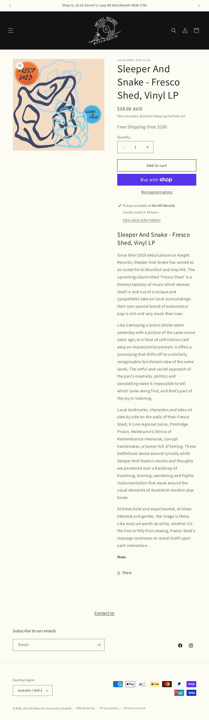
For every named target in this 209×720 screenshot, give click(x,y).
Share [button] (127, 572)
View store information (142, 220)
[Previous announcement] (10, 5)
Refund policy (86, 708)
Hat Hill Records (34, 708)
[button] (10, 30)
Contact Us (104, 613)
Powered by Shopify (59, 708)
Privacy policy (109, 708)
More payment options (157, 192)
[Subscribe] (98, 645)
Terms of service (134, 708)
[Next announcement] (199, 5)
